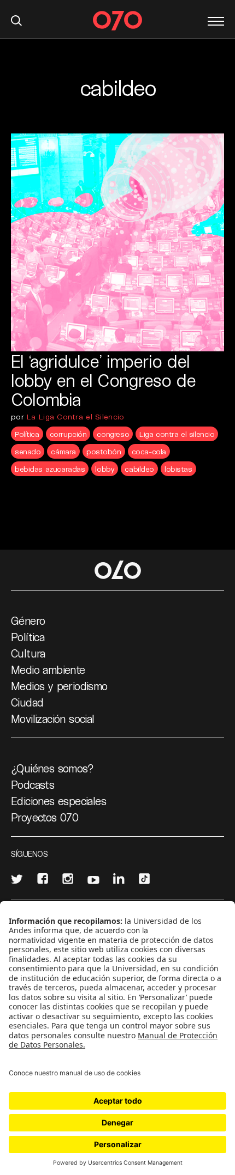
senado (27, 451)
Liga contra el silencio (176, 434)
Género (28, 620)
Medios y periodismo (59, 685)
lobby (104, 468)
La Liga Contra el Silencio (75, 416)
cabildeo (139, 468)
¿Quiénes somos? (52, 768)
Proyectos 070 (44, 817)
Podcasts (32, 784)
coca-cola (149, 451)
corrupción (68, 434)
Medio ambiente (48, 669)
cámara (63, 451)
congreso (113, 434)
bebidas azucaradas (50, 468)
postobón (103, 451)
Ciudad (27, 702)
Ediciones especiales (58, 800)
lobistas (178, 468)
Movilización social (53, 718)
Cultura (28, 653)
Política (27, 434)
